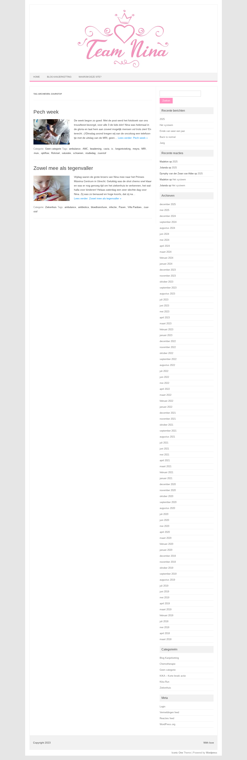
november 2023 (168, 275)
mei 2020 (164, 526)
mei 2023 (164, 311)
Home (36, 77)
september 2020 (168, 502)
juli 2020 (164, 514)
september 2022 (168, 359)
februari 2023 (166, 329)
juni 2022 (164, 377)
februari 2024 (166, 257)
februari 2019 (166, 615)
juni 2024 (164, 234)
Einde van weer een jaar (172, 131)
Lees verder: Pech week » (133, 137)
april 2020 (165, 532)
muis (36, 153)
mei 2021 (164, 454)
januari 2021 (166, 478)
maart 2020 (165, 538)
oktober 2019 (166, 567)
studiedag (90, 153)
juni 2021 (164, 448)
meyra (136, 148)
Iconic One (177, 752)
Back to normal (168, 137)
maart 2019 (165, 609)
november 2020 (168, 490)
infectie (113, 207)
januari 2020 (166, 550)
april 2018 (165, 633)
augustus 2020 (167, 508)
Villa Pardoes (135, 207)
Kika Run (164, 681)
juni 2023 (164, 305)
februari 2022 (166, 401)
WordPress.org (167, 724)
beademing (95, 148)
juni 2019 (164, 591)
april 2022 (165, 389)
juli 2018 (164, 621)
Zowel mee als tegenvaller (63, 168)
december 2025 (168, 204)
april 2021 (165, 460)
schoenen (78, 153)
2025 (162, 119)
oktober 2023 (166, 281)
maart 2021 (165, 466)
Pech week (46, 112)
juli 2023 (164, 299)
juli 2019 (164, 585)
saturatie (66, 153)
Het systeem (166, 125)
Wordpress (211, 752)
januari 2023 (166, 335)
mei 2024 (164, 240)
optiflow (45, 153)
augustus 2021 (167, 436)
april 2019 (165, 603)
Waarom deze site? (90, 77)
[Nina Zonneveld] (123, 66)
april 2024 (165, 246)
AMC (85, 148)
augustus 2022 (167, 365)
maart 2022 (165, 395)
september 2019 (168, 573)
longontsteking (123, 148)
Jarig (162, 143)
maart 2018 (165, 639)
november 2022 (168, 347)
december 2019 (168, 556)
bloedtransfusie (99, 207)
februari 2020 (166, 544)
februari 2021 (166, 472)
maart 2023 (165, 323)
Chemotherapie (167, 664)
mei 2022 (164, 383)
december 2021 (168, 412)
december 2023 (168, 269)
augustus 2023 (167, 293)
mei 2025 (164, 210)
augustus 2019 (167, 579)
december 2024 (168, 216)
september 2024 (168, 222)
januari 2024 (166, 263)
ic (112, 148)
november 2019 (168, 562)
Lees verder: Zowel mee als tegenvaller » (97, 198)
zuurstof (102, 153)
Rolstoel (55, 153)
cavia (106, 148)
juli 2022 (164, 371)
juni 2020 (164, 520)
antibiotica (83, 207)
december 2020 (168, 484)
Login (162, 706)
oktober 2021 (166, 424)
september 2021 (168, 430)
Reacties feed (167, 718)
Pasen (122, 207)
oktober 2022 (166, 353)
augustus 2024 (167, 228)
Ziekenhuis (51, 207)
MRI (143, 148)
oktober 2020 (166, 496)
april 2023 (165, 317)
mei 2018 (164, 627)
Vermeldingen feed (169, 712)
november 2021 (168, 418)
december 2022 (168, 341)
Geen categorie (53, 148)
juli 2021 (164, 442)
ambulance (74, 148)
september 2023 (168, 287)
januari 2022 (166, 407)
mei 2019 (164, 597)
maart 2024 (165, 251)
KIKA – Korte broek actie (173, 675)
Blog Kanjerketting (59, 77)
